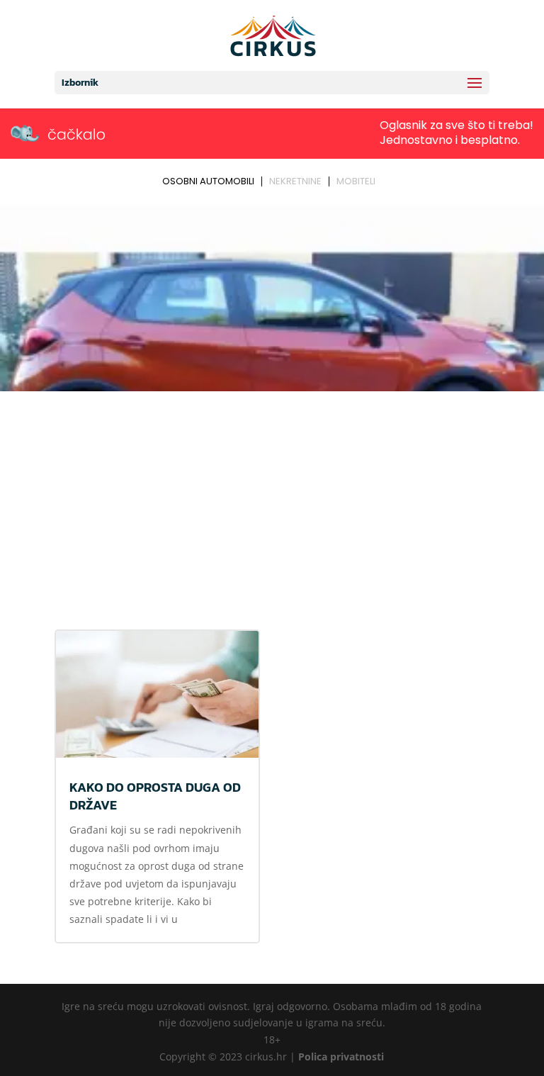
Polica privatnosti (341, 1056)
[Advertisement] (272, 502)
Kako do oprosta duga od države (155, 796)
